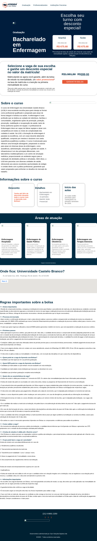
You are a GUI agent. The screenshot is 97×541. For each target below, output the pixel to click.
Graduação (26, 5)
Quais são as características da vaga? (16, 376)
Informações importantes (12, 479)
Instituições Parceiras (58, 5)
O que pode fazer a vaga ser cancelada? (17, 440)
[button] (48, 307)
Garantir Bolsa (75, 82)
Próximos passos (9, 330)
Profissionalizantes (40, 5)
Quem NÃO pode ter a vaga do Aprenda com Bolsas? (22, 363)
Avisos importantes (10, 307)
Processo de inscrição (11, 317)
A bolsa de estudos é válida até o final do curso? (20, 432)
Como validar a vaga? (10, 424)
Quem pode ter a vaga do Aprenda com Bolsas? (20, 357)
